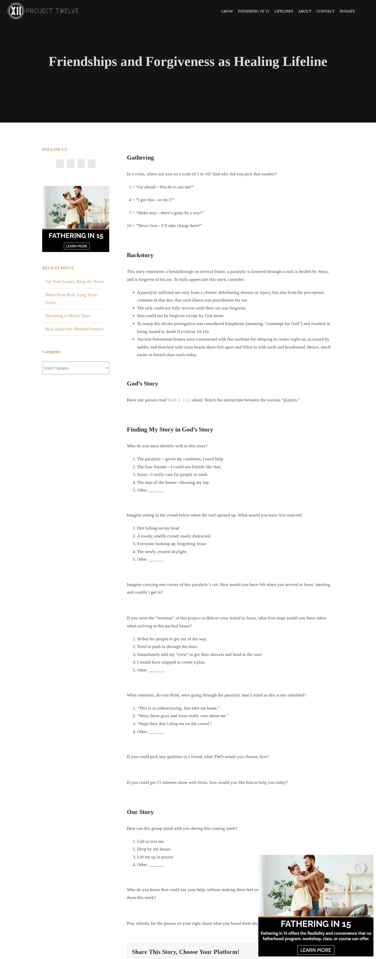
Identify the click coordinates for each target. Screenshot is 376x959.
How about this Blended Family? (74, 329)
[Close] (369, 859)
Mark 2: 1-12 (179, 400)
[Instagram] (81, 163)
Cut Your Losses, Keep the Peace (74, 281)
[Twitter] (70, 163)
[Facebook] (60, 163)
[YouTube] (91, 163)
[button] (361, 11)
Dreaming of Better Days (67, 315)
